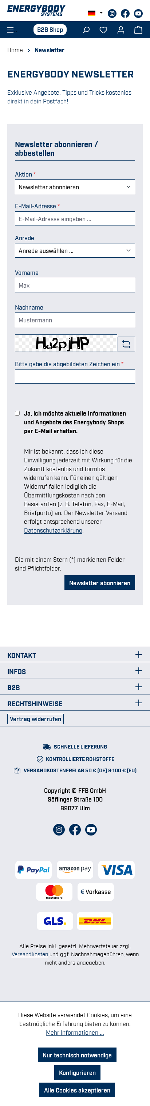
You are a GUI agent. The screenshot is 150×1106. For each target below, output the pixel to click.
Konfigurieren (77, 1072)
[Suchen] (86, 29)
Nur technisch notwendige (77, 1054)
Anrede (24, 237)
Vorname (27, 272)
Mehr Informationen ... (75, 1032)
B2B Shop (50, 29)
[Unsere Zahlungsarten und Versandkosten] (75, 881)
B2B (13, 687)
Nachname (29, 307)
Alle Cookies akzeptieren (77, 1090)
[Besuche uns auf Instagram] (113, 12)
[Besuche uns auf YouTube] (138, 12)
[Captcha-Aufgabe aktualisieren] (126, 344)
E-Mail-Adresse (37, 205)
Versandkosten (30, 953)
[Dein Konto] (121, 29)
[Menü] (9, 29)
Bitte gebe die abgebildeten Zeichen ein (69, 363)
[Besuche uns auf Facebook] (126, 12)
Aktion (25, 174)
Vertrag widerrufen (35, 718)
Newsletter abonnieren (99, 582)
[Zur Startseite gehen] (75, 10)
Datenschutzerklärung (53, 530)
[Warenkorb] (138, 29)
